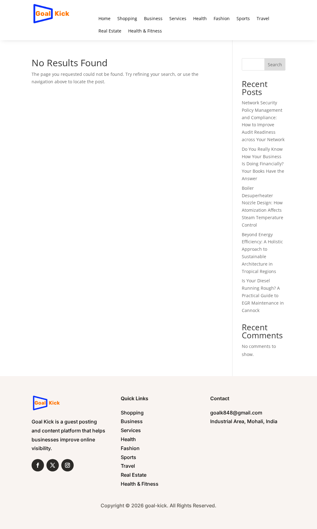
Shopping (127, 18)
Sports (243, 18)
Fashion (222, 18)
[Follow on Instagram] (67, 465)
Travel (263, 18)
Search (275, 64)
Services (177, 18)
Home (104, 18)
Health (200, 18)
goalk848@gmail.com (236, 413)
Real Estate (109, 31)
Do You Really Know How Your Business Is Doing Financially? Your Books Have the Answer (263, 163)
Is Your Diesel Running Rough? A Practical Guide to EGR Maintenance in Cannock (263, 295)
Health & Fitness (145, 31)
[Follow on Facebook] (38, 465)
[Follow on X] (52, 465)
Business (153, 18)
